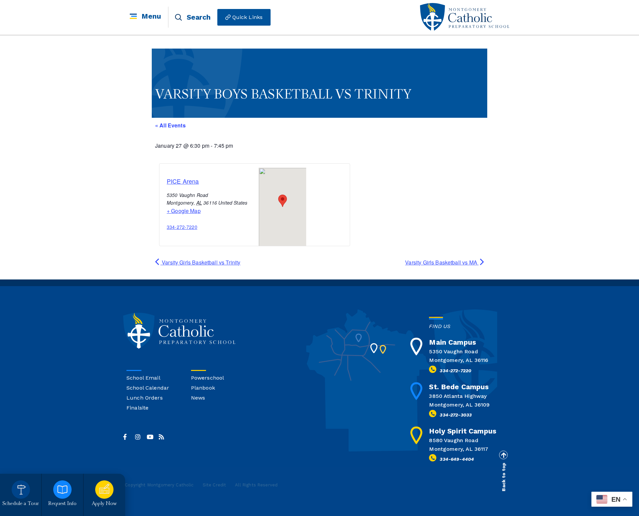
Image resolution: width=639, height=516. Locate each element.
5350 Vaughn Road (453, 351)
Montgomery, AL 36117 (458, 449)
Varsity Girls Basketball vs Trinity (200, 262)
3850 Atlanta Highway (458, 396)
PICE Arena (183, 181)
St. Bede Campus (459, 387)
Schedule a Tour (20, 503)
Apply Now (104, 503)
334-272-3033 (456, 415)
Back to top (503, 477)
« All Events (170, 125)
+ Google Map (184, 211)
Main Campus (452, 342)
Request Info (62, 503)
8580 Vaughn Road (453, 440)
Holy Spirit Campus (462, 431)
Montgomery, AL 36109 (459, 405)
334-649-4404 (457, 459)
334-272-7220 (182, 227)
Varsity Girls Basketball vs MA (442, 262)
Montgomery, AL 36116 (458, 360)
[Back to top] (503, 455)
